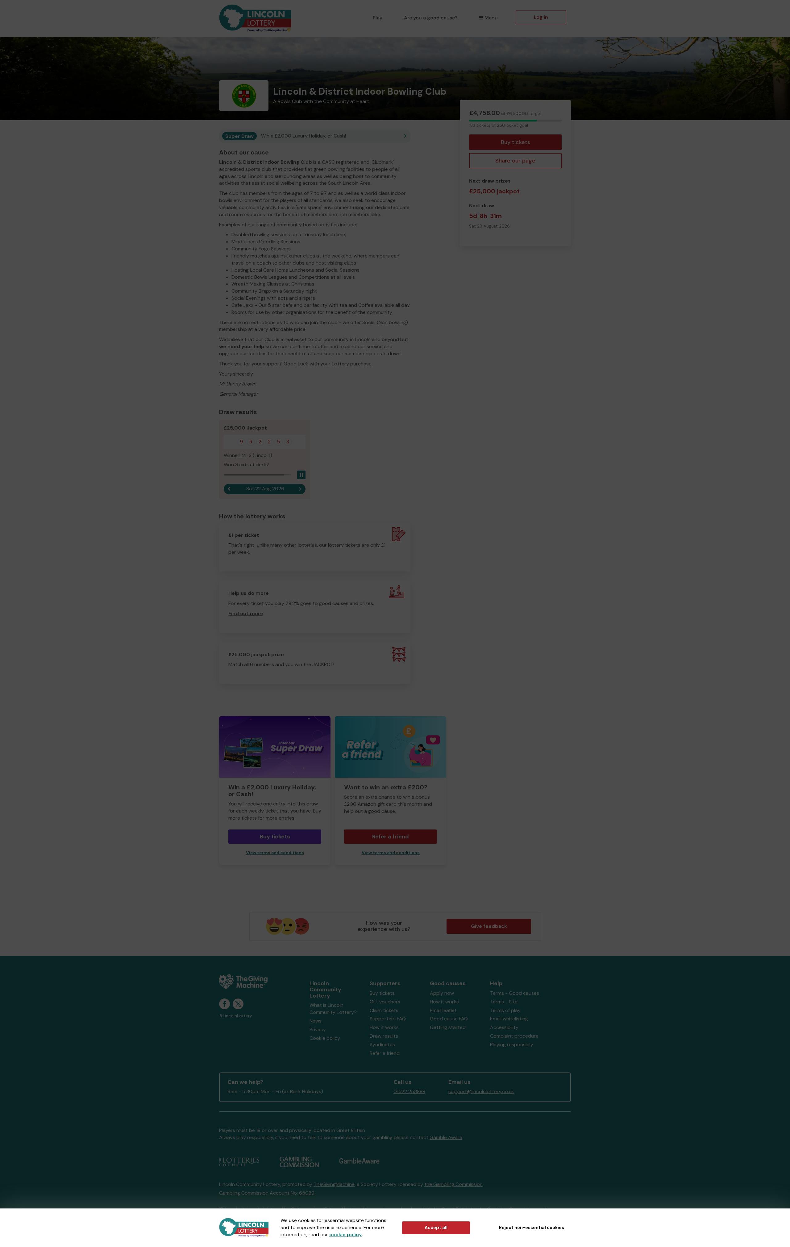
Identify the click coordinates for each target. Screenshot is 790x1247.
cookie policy (345, 1234)
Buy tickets (515, 142)
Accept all (436, 1227)
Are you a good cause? (430, 17)
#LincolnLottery (235, 1016)
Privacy (318, 1029)
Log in (541, 17)
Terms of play (505, 1010)
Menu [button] (491, 17)
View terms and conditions (275, 852)
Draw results (384, 1036)
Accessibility (504, 1027)
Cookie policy (325, 1038)
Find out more (245, 613)
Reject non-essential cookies (531, 1227)
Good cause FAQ (449, 1018)
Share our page (515, 160)
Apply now (442, 993)
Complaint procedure (514, 1036)
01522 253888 (409, 1091)
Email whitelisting (509, 1018)
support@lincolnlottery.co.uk (481, 1091)
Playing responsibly (511, 1044)
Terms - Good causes (514, 993)
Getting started (448, 1027)
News (316, 1021)
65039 (306, 1193)
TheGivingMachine (334, 1184)
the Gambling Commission (453, 1184)
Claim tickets (384, 1010)
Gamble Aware (446, 1137)
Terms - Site (504, 1001)
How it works (384, 1027)
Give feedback (489, 926)
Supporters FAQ (388, 1018)
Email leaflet (443, 1010)
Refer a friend (390, 836)
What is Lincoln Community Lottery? (333, 1008)
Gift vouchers (385, 1001)
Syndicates (382, 1044)
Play (377, 17)
